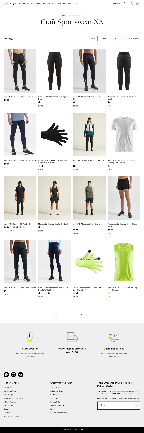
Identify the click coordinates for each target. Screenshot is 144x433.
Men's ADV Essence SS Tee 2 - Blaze (19, 224)
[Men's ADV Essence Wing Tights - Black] (5, 100)
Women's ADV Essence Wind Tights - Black (53, 98)
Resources (116, 3)
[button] (24, 3)
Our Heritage (8, 395)
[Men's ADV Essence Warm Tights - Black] (74, 102)
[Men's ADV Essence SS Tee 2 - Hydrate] (20, 227)
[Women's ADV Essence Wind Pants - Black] (109, 102)
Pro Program (8, 405)
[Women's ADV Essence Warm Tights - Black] (39, 293)
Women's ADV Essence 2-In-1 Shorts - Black (123, 225)
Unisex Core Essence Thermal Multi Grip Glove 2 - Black (52, 161)
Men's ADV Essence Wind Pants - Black (20, 288)
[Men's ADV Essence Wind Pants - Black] (5, 291)
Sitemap (7, 413)
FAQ (52, 409)
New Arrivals (24, 3)
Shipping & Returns (57, 391)
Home (63, 16)
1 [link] (56, 315)
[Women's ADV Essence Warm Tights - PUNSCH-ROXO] (46, 293)
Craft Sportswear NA (75, 16)
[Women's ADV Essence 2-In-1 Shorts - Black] (109, 229)
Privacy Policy (55, 402)
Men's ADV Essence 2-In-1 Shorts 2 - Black (88, 225)
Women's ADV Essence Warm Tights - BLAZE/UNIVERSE (53, 289)
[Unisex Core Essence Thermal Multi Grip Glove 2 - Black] (42, 166)
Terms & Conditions (57, 405)
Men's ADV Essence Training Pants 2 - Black (88, 161)
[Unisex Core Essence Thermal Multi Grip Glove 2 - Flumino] (39, 166)
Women (38, 3)
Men (32, 3)
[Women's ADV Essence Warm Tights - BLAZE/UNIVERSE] (49, 293)
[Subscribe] (136, 406)
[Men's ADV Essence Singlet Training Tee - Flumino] (109, 293)
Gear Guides (61, 3)
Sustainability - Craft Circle (13, 398)
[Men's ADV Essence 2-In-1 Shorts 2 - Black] (77, 229)
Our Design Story (10, 391)
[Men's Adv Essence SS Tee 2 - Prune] (17, 227)
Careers (6, 409)
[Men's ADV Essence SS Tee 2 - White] (11, 227)
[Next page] (88, 315)
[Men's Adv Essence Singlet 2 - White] (42, 227)
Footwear (46, 3)
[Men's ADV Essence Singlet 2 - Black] (39, 227)
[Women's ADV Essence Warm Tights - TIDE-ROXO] (42, 293)
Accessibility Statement (12, 416)
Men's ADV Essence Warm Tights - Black (87, 98)
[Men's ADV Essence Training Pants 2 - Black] (74, 166)
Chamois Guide (55, 395)
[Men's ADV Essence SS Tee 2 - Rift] (14, 227)
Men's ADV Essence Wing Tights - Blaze (20, 160)
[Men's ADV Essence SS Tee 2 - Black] (8, 227)
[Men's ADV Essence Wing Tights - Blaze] (8, 100)
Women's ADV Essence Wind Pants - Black (122, 98)
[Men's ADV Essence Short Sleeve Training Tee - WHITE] (112, 166)
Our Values (7, 387)
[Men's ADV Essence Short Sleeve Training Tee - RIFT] (109, 166)
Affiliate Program (10, 402)
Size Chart (54, 398)
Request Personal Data (58, 413)
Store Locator (55, 387)
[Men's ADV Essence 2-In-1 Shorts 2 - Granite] (74, 229)
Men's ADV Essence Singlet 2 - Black (53, 224)
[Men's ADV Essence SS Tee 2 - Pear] (23, 227)
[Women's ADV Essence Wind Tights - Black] (39, 102)
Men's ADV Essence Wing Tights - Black (20, 97)
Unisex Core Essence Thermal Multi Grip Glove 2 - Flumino (87, 289)
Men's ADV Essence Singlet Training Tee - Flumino (122, 289)
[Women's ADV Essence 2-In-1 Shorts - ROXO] (112, 229)
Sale (53, 3)
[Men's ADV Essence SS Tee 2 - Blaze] (5, 227)
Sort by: (92, 39)
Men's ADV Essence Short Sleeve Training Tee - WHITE (121, 161)
